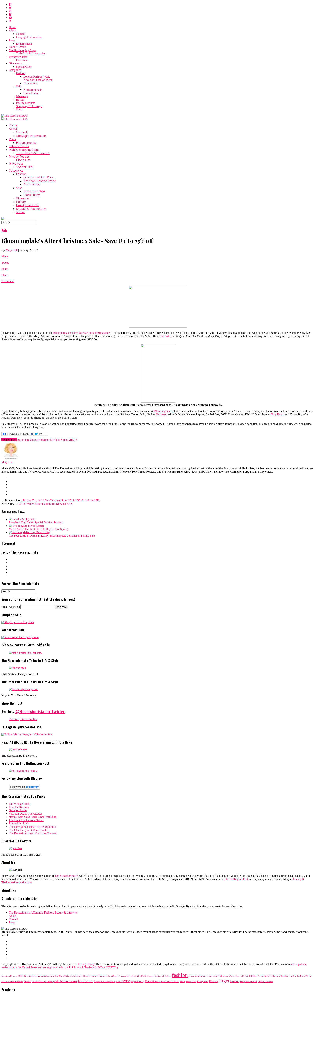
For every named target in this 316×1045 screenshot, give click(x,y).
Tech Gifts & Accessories (30, 53)
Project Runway (137, 981)
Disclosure (22, 60)
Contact (20, 33)
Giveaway (22, 96)
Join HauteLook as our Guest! (26, 820)
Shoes (19, 109)
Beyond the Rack (19, 823)
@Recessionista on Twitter (40, 711)
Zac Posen (268, 981)
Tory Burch (277, 414)
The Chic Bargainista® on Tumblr (28, 830)
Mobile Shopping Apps (22, 50)
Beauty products (25, 102)
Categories (15, 70)
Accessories (30, 83)
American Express (9, 976)
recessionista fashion (170, 981)
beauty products (39, 976)
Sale (18, 86)
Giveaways (15, 63)
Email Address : (10, 606)
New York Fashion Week (37, 79)
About (12, 30)
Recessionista (153, 981)
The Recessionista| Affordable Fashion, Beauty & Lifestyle (43, 912)
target (223, 980)
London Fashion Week (36, 76)
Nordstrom (85, 981)
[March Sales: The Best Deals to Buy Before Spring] (26, 525)
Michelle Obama (16, 982)
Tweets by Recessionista (23, 719)
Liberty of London (280, 976)
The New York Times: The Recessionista (32, 826)
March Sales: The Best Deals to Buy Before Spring (38, 529)
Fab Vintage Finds (19, 803)
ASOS (20, 976)
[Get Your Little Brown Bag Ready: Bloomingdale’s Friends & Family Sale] (29, 532)
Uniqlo (261, 981)
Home (12, 27)
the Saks (165, 336)
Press (12, 40)
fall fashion (166, 976)
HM (219, 975)
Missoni (27, 981)
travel (254, 981)
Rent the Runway (19, 807)
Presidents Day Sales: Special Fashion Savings (36, 522)
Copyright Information (29, 37)
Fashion (20, 73)
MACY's (5, 981)
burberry (103, 976)
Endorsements (24, 43)
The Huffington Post (236, 879)
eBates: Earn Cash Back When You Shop (33, 816)
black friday (52, 976)
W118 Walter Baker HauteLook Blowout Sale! (45, 503)
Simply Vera (202, 981)
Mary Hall (12, 250)
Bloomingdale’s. (163, 411)
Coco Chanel (112, 976)
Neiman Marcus (39, 981)
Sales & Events (17, 46)
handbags (202, 975)
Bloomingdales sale (28, 439)
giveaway (193, 976)
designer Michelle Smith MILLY (58, 439)
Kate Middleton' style (254, 976)
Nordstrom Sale (32, 89)
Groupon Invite (18, 810)
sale (182, 981)
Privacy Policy (86, 964)
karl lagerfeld (238, 976)
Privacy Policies (18, 56)
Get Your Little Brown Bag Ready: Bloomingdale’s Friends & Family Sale (52, 535)
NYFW (126, 981)
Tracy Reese (245, 981)
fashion (180, 975)
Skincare (213, 981)
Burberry (161, 414)
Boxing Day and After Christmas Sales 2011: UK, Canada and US (61, 500)
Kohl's (267, 975)
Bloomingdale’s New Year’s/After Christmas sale (81, 332)
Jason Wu (227, 976)
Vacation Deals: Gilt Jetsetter (25, 813)
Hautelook (212, 976)
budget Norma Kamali (86, 975)
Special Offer (23, 66)
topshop (234, 981)
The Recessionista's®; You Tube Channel (33, 833)
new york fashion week (61, 981)
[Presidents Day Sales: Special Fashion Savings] (22, 519)
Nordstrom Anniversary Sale (108, 981)
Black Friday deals (67, 976)
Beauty (20, 99)
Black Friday (30, 93)
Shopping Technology (29, 106)
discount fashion (154, 976)
